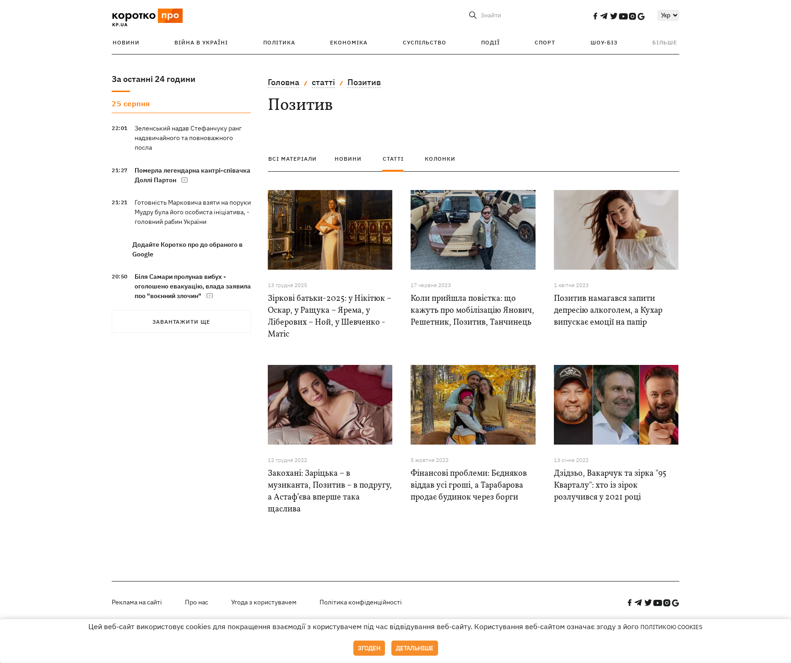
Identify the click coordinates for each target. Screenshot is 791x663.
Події (490, 42)
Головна (283, 82)
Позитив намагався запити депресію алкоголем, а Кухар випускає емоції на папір (608, 310)
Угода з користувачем (264, 602)
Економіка (349, 42)
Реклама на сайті (137, 602)
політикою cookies (671, 627)
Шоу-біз (604, 42)
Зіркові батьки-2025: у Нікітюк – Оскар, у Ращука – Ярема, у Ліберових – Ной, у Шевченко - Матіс (329, 316)
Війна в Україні (201, 42)
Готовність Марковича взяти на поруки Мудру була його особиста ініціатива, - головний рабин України (193, 212)
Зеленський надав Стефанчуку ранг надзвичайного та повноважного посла (188, 138)
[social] (595, 16)
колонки (440, 158)
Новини (126, 42)
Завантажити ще (181, 321)
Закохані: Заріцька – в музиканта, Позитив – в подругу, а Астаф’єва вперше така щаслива (330, 491)
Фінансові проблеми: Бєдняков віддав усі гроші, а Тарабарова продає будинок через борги (469, 485)
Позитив (364, 82)
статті (323, 82)
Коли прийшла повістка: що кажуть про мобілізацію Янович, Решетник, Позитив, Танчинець (472, 310)
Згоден (369, 648)
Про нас (196, 602)
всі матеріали (292, 158)
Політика (279, 42)
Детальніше (414, 648)
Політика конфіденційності (361, 602)
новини (348, 158)
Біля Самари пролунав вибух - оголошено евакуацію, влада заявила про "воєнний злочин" (193, 286)
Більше (664, 42)
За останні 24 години (153, 79)
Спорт (545, 42)
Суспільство (424, 42)
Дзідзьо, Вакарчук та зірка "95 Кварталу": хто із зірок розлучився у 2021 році (610, 485)
